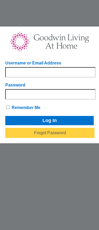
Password (15, 85)
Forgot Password (50, 133)
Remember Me (25, 107)
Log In (50, 120)
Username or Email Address (33, 63)
